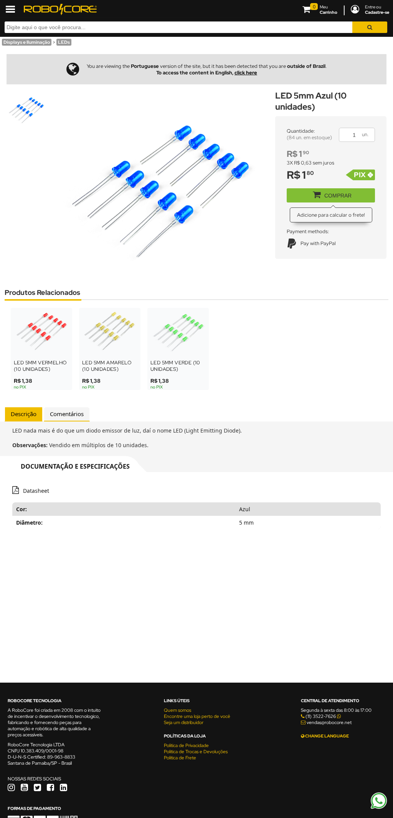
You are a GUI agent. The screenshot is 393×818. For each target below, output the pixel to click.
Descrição (23, 414)
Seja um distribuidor (183, 722)
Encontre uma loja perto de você (197, 716)
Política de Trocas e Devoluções (196, 752)
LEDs (64, 42)
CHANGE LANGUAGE (326, 736)
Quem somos (177, 710)
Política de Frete (180, 758)
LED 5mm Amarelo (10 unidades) (107, 365)
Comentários (67, 414)
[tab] (24, 414)
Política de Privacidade (186, 745)
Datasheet (36, 490)
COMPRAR (338, 196)
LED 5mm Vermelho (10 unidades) (40, 365)
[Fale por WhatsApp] (378, 807)
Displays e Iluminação (26, 42)
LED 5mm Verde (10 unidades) (175, 365)
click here (245, 72)
